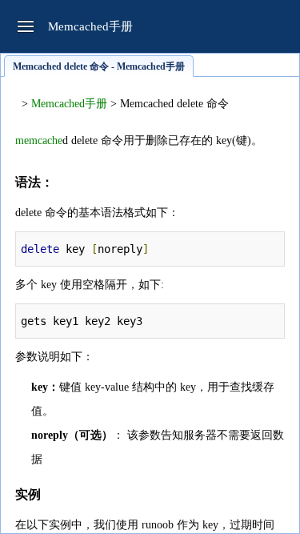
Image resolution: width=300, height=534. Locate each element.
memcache (38, 141)
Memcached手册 (69, 104)
